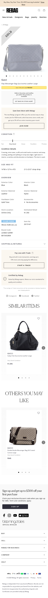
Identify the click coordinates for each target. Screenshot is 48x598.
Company (5, 555)
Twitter (36, 296)
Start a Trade (24, 265)
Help (3, 562)
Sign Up (15, 506)
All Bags (5, 25)
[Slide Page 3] (26, 378)
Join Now (24, 126)
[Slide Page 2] (22, 378)
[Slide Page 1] (19, 378)
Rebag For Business (10, 548)
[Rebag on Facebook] (4, 515)
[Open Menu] (3, 10)
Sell (3, 541)
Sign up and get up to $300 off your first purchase (22, 492)
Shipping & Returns (12, 244)
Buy (3, 533)
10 (38, 76)
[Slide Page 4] (29, 378)
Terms (39, 578)
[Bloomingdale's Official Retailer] (13, 522)
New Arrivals (7, 17)
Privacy (33, 578)
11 (41, 76)
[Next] (43, 348)
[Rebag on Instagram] (9, 515)
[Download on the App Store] (24, 515)
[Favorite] (38, 318)
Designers (19, 17)
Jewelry (34, 17)
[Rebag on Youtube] (15, 515)
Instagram (13, 296)
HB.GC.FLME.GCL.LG (9, 225)
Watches (42, 17)
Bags (27, 17)
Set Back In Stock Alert (24, 101)
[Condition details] (14, 134)
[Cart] (44, 10)
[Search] (39, 10)
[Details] (32, 253)
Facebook (25, 296)
